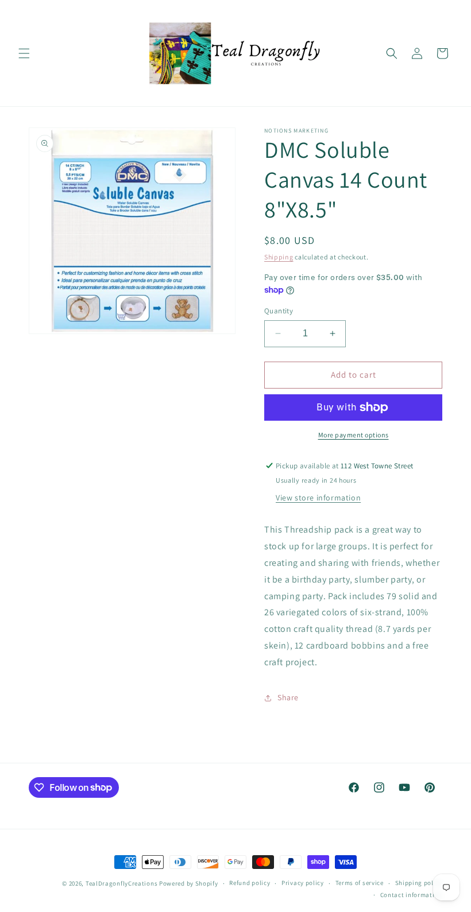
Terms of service (359, 883)
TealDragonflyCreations (121, 883)
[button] (24, 53)
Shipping (279, 257)
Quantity (278, 311)
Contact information (411, 895)
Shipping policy (419, 883)
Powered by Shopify (188, 883)
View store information (318, 497)
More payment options (353, 434)
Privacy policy (302, 883)
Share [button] (288, 697)
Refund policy (249, 883)
